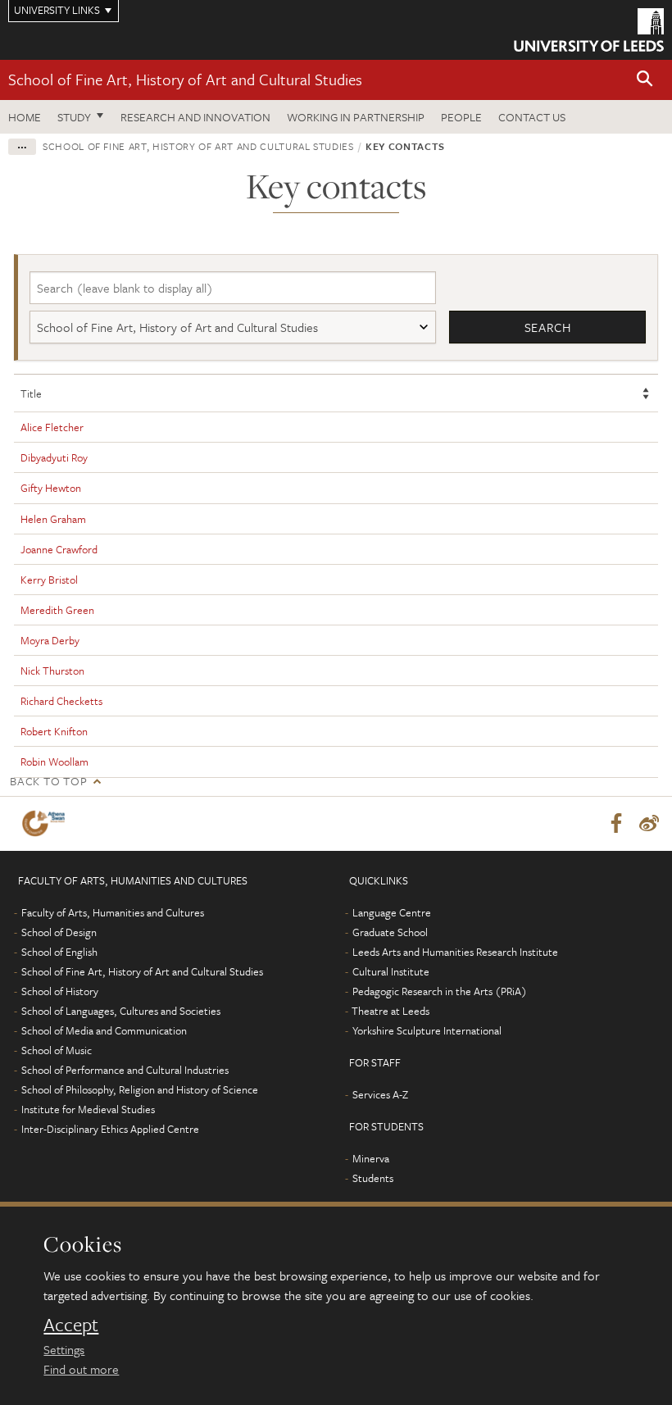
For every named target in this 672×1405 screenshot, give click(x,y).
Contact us (531, 116)
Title (31, 393)
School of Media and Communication (104, 1030)
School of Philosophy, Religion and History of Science (139, 1089)
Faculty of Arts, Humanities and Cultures (112, 912)
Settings (63, 1349)
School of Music (56, 1050)
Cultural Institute (390, 971)
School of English (59, 951)
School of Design (59, 932)
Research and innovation (195, 116)
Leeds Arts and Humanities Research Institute (455, 951)
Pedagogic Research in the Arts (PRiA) (439, 991)
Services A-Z (380, 1094)
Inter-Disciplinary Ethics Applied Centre (110, 1129)
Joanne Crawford (59, 549)
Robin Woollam (54, 761)
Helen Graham (53, 519)
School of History (59, 991)
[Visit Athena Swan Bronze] (46, 823)
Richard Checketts (61, 701)
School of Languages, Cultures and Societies (120, 1011)
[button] (645, 80)
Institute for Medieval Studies (88, 1109)
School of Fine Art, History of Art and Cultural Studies (185, 79)
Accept (70, 1325)
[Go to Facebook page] (616, 824)
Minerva (370, 1158)
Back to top (48, 780)
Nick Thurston (52, 670)
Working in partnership (356, 116)
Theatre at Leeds (390, 1011)
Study (74, 116)
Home (24, 116)
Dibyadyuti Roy (54, 457)
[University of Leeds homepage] (589, 30)
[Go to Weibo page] (649, 824)
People (461, 116)
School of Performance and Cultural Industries (125, 1070)
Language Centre (391, 912)
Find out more (81, 1369)
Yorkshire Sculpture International (427, 1030)
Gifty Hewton (50, 488)
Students (372, 1178)
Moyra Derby (49, 640)
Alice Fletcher (52, 427)
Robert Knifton (54, 731)
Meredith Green (57, 610)
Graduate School (390, 932)
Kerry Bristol (49, 579)
